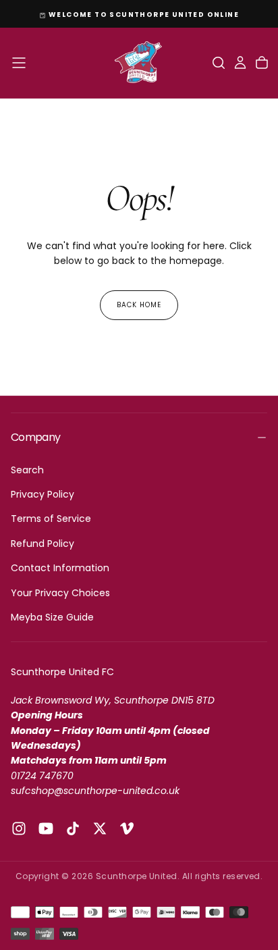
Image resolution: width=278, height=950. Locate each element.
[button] (19, 63)
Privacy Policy (42, 494)
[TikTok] (73, 828)
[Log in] (240, 63)
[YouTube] (46, 828)
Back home (139, 305)
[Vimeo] (127, 828)
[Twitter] (100, 828)
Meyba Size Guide (52, 617)
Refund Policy (42, 543)
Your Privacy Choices (60, 593)
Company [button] (36, 437)
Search (27, 470)
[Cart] (262, 63)
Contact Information (60, 568)
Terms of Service (51, 518)
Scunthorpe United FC (62, 672)
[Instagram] (19, 828)
